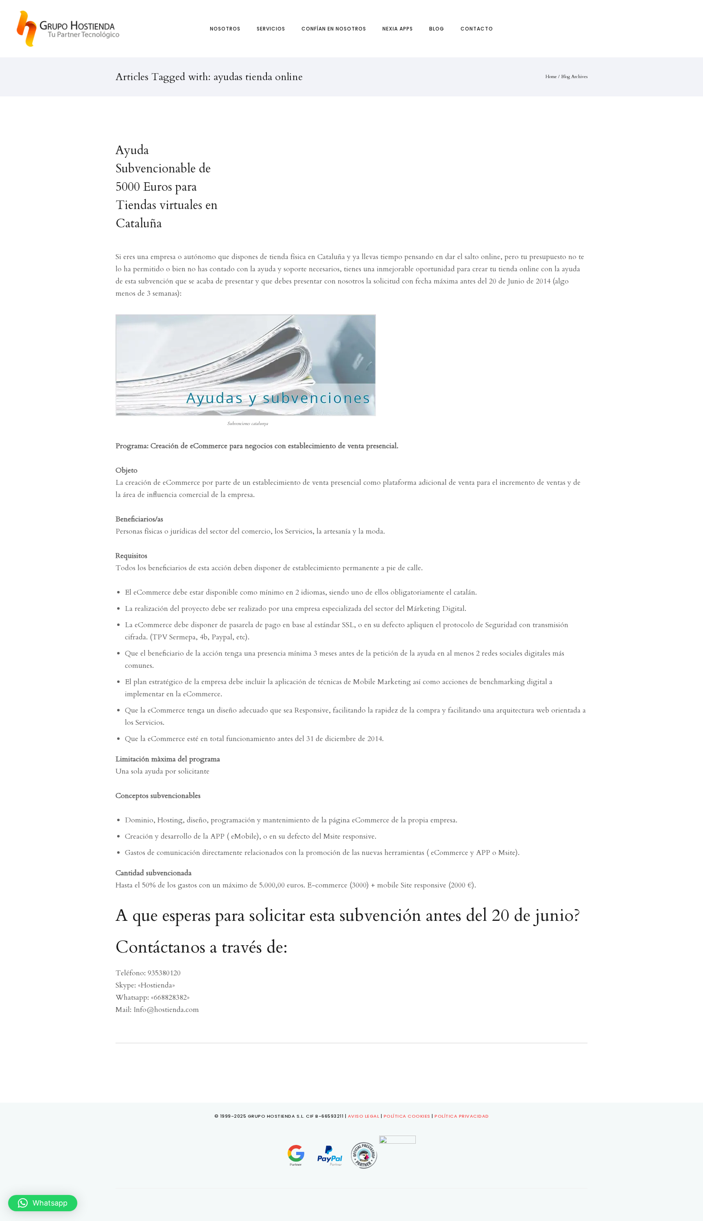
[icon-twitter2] (366, 1201)
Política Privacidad (461, 1116)
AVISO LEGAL (364, 1116)
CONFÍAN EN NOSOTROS (333, 28)
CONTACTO (477, 28)
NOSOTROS (225, 28)
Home (551, 77)
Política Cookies (407, 1116)
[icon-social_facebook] (338, 1201)
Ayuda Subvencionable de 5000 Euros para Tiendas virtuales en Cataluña (167, 187)
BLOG (436, 28)
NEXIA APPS (397, 28)
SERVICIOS (271, 28)
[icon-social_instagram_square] (353, 1201)
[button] (42, 1203)
